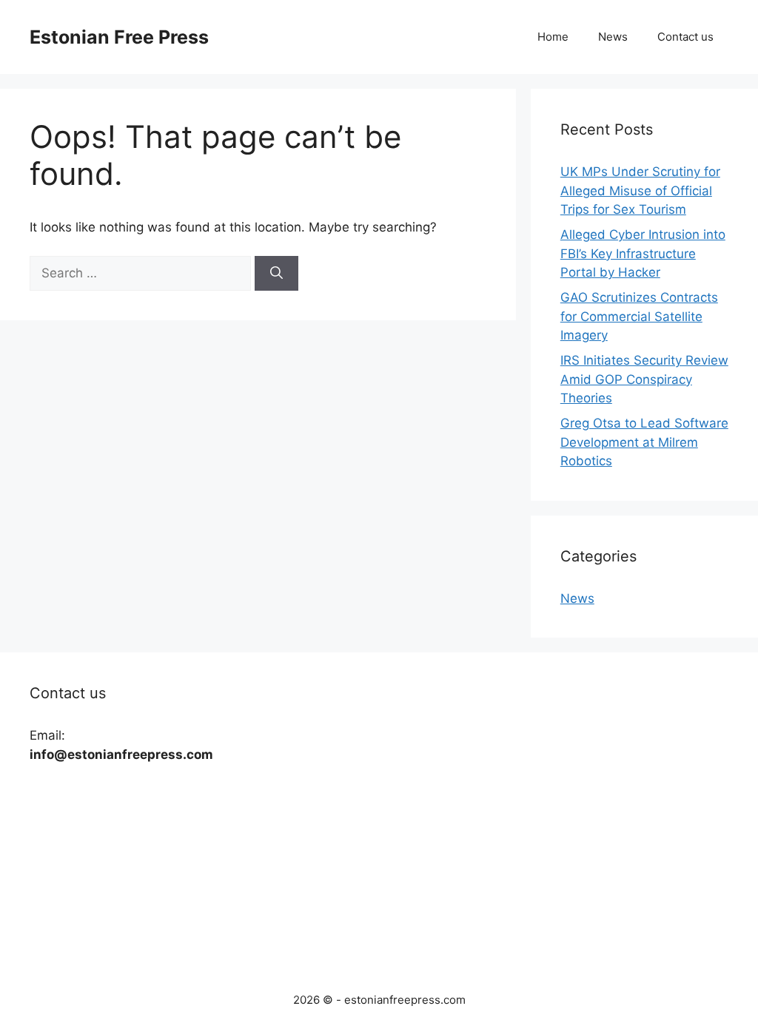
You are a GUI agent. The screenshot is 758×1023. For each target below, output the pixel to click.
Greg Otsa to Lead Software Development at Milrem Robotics (644, 442)
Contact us (685, 37)
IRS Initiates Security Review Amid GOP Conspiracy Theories (644, 379)
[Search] (276, 273)
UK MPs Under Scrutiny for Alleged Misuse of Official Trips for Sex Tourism (640, 190)
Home (552, 37)
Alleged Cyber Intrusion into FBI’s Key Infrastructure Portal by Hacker (642, 253)
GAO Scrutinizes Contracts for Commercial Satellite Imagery (639, 316)
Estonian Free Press (119, 37)
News (613, 37)
